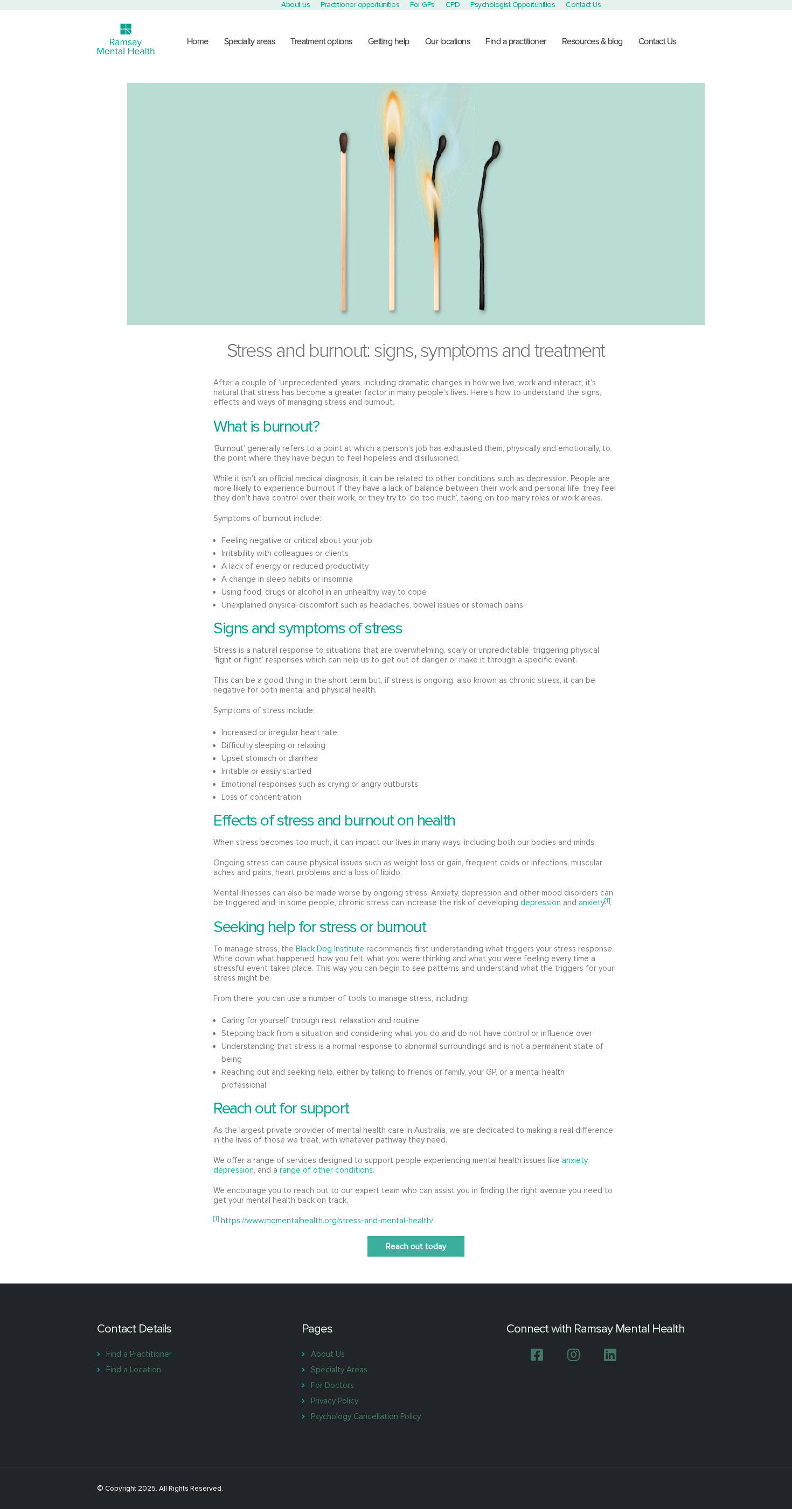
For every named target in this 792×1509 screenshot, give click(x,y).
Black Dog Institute (330, 949)
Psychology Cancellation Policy (366, 1416)
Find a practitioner (515, 41)
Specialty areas (249, 41)
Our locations (447, 41)
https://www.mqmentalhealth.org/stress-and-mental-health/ (327, 1220)
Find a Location (133, 1369)
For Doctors (332, 1385)
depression (540, 902)
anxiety (592, 902)
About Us (328, 1354)
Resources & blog (592, 41)
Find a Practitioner (139, 1354)
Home (198, 41)
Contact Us (657, 41)
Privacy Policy (334, 1401)
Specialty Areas (339, 1369)
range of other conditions (326, 1170)
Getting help (388, 41)
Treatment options (321, 41)
